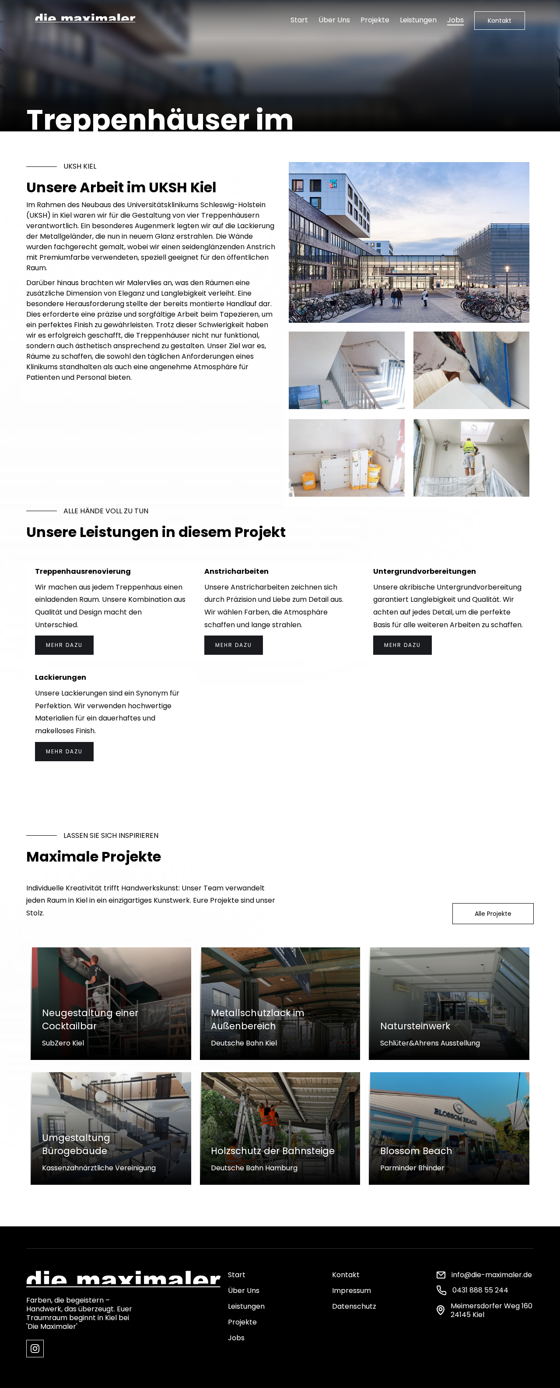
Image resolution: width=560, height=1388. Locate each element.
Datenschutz (354, 1306)
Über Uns (334, 20)
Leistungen (418, 20)
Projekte (374, 20)
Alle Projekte (493, 913)
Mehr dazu (64, 645)
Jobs (455, 20)
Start (299, 20)
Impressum (351, 1291)
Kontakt (499, 20)
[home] (85, 16)
